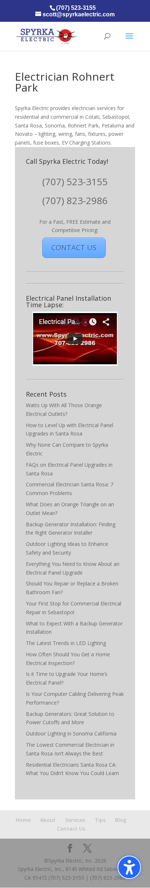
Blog (120, 819)
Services (75, 819)
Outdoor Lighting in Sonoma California (71, 733)
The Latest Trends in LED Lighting (66, 643)
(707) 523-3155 (75, 181)
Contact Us (71, 828)
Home (23, 819)
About (48, 819)
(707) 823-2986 (75, 200)
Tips (100, 819)
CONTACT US (73, 247)
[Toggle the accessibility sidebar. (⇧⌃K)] (129, 867)
